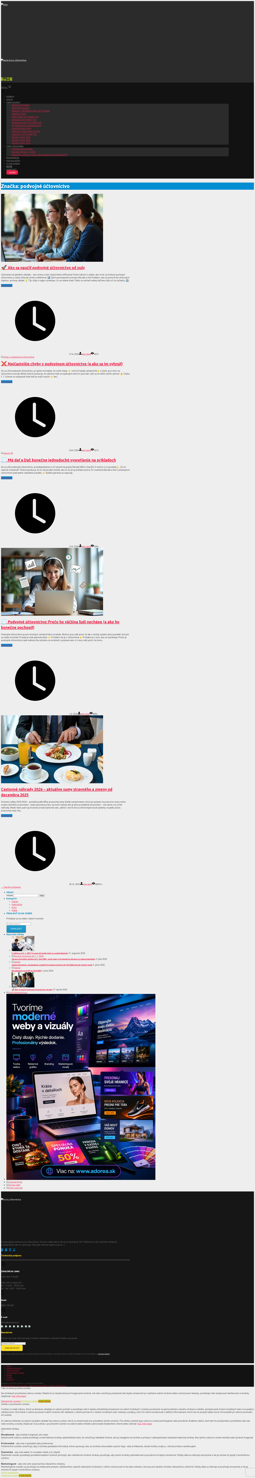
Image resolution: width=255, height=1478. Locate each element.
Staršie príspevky (11, 887)
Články (15, 901)
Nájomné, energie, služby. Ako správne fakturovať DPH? (40, 154)
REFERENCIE (12, 158)
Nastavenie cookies (10, 1401)
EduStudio (10, 1379)
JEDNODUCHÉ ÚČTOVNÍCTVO (27, 122)
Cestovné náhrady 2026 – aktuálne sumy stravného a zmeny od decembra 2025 (56, 792)
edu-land (86, 354)
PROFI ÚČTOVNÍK (20, 105)
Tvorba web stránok (8, 1385)
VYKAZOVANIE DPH (21, 128)
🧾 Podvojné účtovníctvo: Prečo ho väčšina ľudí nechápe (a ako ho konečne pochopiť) (60, 624)
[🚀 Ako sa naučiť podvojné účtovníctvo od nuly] (23, 986)
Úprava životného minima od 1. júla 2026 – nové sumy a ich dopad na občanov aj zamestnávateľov (53, 959)
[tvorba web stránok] (80, 1179)
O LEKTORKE (13, 164)
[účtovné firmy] (14, 1182)
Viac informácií (19, 1396)
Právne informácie (12, 1370)
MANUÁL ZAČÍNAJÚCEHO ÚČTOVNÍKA (31, 111)
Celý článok (6, 285)
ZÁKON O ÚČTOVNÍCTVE (24, 134)
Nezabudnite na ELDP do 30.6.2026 (26, 971)
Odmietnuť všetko (29, 1401)
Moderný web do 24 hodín (38, 1385)
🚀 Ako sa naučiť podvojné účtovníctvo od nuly (43, 268)
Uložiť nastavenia (9, 1472)
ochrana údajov (104, 1354)
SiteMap (9, 1377)
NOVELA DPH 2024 (21, 140)
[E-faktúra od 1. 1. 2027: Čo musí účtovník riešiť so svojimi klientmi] (23, 950)
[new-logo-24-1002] (4, 4)
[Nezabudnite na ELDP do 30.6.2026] (16, 967)
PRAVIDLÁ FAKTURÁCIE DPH (26, 131)
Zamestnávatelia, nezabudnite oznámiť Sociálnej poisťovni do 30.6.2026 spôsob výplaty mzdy (52, 965)
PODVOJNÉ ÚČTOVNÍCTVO (25, 116)
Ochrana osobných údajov (15, 1373)
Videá (14, 910)
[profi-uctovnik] (14, 1187)
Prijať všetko (44, 1401)
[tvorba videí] (13, 1184)
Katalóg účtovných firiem (57, 1385)
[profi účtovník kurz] (16, 992)
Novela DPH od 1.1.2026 (23, 151)
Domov (8, 1366)
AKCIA (9, 99)
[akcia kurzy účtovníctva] (13, 60)
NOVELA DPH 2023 (21, 143)
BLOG (9, 166)
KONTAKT (11, 169)
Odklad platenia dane (22, 149)
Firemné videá (22, 1385)
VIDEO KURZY (13, 102)
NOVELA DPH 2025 (21, 137)
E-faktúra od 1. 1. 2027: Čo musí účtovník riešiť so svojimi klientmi (40, 953)
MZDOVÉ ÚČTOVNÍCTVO (24, 119)
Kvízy (14, 907)
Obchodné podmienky (14, 1368)
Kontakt (9, 1375)
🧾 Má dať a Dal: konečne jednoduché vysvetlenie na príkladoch (58, 460)
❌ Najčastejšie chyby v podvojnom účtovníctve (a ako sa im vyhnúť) (62, 364)
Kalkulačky (17, 904)
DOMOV (10, 96)
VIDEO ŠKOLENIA (15, 146)
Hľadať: (9, 895)
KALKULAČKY (13, 161)
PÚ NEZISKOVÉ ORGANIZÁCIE (26, 125)
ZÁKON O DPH (19, 113)
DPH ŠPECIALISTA (21, 108)
